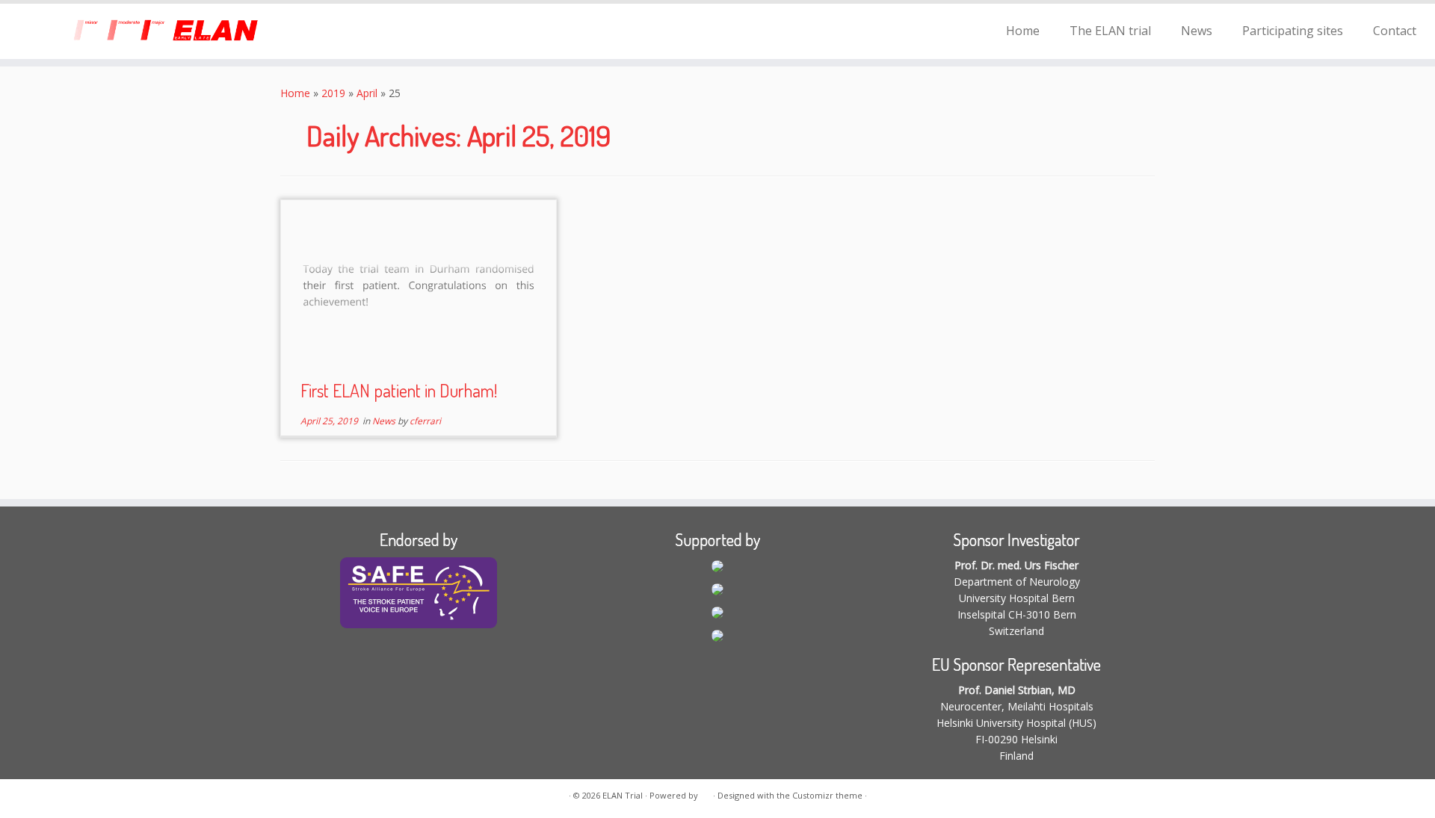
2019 (333, 93)
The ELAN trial (1110, 30)
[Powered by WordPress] (705, 792)
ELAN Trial (622, 795)
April (367, 93)
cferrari (425, 421)
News (1196, 30)
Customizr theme (827, 795)
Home (1023, 30)
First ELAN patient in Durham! (398, 390)
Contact (1394, 30)
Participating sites (1292, 30)
